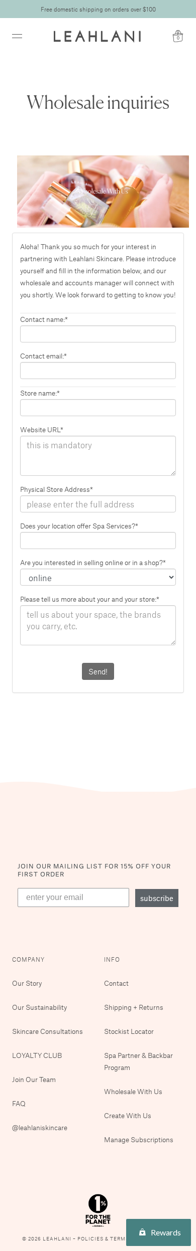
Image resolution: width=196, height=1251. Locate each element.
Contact (116, 983)
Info (112, 959)
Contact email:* (43, 355)
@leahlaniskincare (39, 1127)
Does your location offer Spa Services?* (79, 525)
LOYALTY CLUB (37, 1055)
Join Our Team (34, 1079)
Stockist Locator (129, 1031)
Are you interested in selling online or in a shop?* (93, 562)
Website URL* (41, 429)
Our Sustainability (39, 1007)
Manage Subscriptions (138, 1139)
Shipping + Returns (133, 1007)
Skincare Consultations (47, 1031)
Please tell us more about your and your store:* (89, 599)
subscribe (156, 898)
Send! (98, 671)
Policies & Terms (104, 1238)
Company (28, 959)
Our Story (27, 983)
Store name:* (40, 393)
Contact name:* (44, 319)
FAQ (19, 1103)
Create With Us (127, 1115)
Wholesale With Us (133, 1091)
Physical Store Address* (56, 489)
